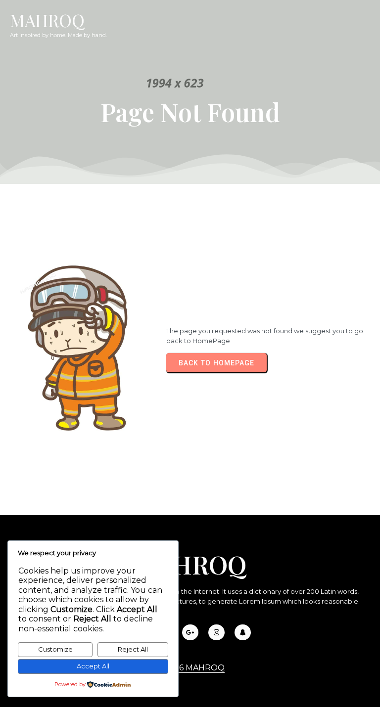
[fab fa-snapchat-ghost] (243, 632)
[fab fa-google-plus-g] (190, 632)
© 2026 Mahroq (190, 667)
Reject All (133, 649)
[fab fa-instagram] (216, 632)
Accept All (93, 666)
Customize (55, 649)
